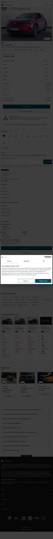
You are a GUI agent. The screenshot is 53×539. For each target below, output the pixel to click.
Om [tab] (44, 261)
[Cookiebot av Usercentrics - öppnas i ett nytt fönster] (45, 257)
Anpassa (25, 281)
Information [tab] (26, 261)
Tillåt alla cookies (43, 281)
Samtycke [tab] (9, 261)
